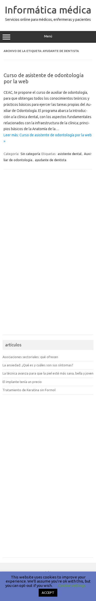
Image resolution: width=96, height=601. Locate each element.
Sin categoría (30, 154)
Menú (48, 36)
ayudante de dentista (50, 160)
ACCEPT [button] (48, 592)
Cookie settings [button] (72, 585)
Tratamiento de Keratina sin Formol (29, 390)
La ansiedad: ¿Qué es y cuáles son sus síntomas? (38, 365)
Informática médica (48, 9)
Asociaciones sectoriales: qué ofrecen (30, 357)
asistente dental (69, 154)
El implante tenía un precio (22, 382)
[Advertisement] (18, 255)
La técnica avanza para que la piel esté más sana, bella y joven (48, 373)
